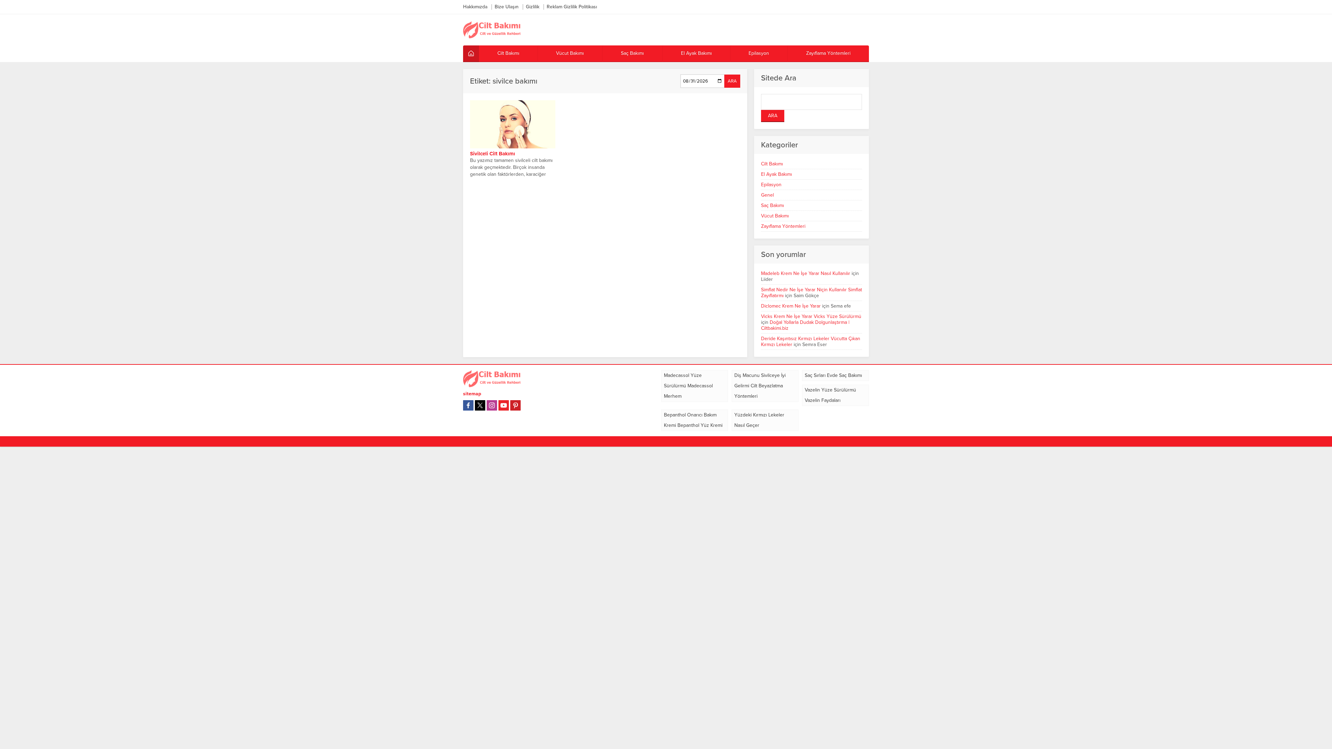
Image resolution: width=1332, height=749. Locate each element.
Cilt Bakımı (772, 164)
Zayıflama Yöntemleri (783, 226)
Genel (767, 195)
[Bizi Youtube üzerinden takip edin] (503, 405)
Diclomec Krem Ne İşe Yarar (791, 306)
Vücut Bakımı (775, 216)
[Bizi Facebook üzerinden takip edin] (468, 405)
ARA (732, 81)
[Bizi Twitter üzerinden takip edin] (480, 405)
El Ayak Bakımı (776, 174)
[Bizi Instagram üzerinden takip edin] (492, 405)
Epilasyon (771, 185)
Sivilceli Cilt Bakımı (492, 153)
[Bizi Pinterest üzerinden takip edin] (515, 405)
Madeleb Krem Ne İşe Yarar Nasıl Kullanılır (805, 273)
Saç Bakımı (772, 205)
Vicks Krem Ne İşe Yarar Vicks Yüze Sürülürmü (811, 316)
